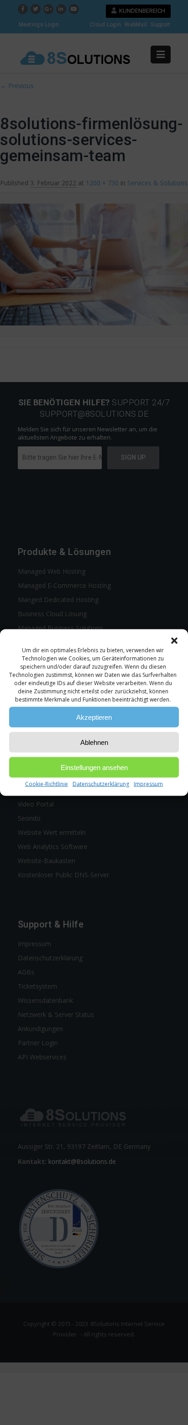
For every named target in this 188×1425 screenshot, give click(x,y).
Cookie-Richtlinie (46, 784)
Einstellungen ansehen (94, 767)
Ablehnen (94, 742)
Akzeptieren (94, 717)
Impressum (148, 784)
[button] (174, 640)
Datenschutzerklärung (101, 784)
